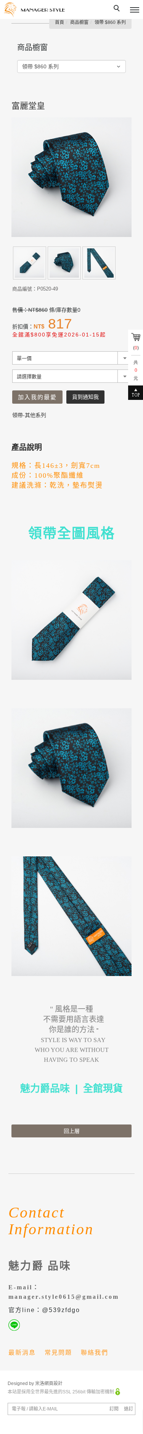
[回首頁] (34, 9)
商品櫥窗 (79, 22)
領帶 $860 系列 (110, 22)
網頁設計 (53, 1383)
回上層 (72, 1131)
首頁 (59, 22)
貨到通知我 (85, 397)
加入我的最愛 (37, 397)
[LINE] (15, 1325)
